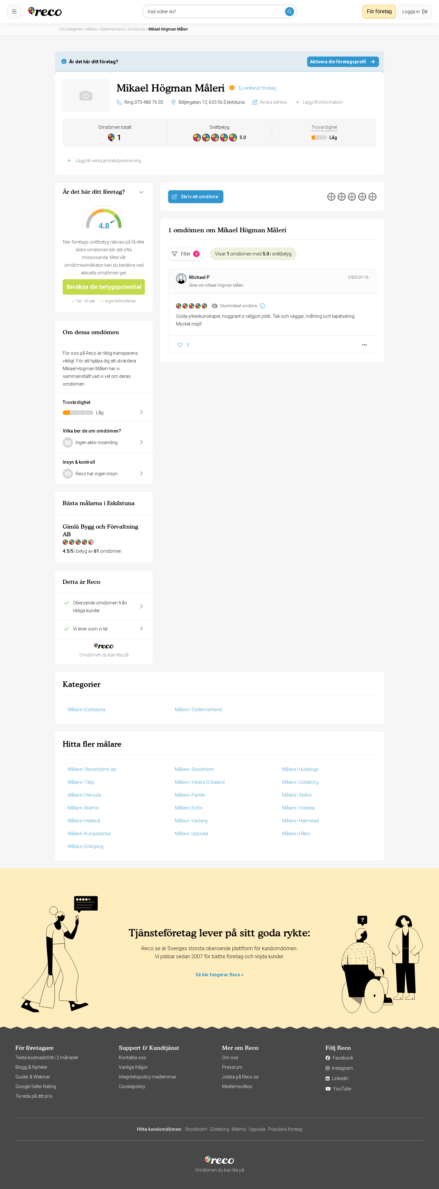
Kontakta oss (132, 1057)
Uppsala (257, 1129)
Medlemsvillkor (237, 1086)
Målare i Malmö (83, 807)
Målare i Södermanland (198, 709)
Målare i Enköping (85, 846)
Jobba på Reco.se (240, 1076)
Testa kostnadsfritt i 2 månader (46, 1057)
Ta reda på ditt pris (33, 1096)
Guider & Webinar (32, 1076)
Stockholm (196, 1129)
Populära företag (285, 1129)
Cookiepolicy (132, 1086)
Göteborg (219, 1129)
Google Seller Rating (35, 1086)
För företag (379, 11)
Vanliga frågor (133, 1067)
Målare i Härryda (84, 795)
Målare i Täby (81, 782)
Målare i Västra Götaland (200, 782)
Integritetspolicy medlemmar (147, 1076)
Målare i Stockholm (194, 769)
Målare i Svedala (298, 807)
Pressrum (232, 1067)
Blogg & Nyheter (31, 1067)
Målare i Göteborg (300, 782)
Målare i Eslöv (189, 807)
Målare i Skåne (296, 795)
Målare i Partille (190, 795)
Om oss (230, 1057)
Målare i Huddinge (300, 769)
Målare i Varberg (191, 820)
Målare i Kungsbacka (89, 833)
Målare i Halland (84, 820)
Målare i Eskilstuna (86, 709)
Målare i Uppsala (191, 833)
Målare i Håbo (296, 833)
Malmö (239, 1129)
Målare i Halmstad (300, 820)
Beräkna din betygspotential (104, 286)
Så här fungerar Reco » (219, 974)
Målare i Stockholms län (92, 769)
